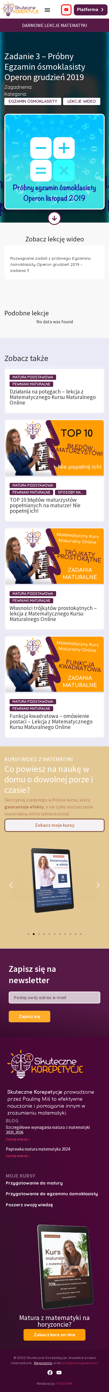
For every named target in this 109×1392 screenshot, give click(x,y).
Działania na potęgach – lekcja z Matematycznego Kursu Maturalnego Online (53, 397)
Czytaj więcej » (18, 1139)
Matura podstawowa (32, 377)
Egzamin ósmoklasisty (33, 101)
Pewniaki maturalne (31, 384)
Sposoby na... (70, 492)
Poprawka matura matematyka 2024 (38, 1149)
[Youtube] (59, 1372)
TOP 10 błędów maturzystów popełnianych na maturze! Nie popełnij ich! (45, 505)
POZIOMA (64, 1383)
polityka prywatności (80, 1363)
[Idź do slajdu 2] (34, 934)
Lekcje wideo (81, 101)
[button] (47, 10)
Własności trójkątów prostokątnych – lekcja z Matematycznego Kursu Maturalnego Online (53, 613)
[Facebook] (50, 1372)
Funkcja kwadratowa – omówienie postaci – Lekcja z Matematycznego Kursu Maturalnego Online (51, 721)
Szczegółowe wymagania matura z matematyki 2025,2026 (48, 1129)
